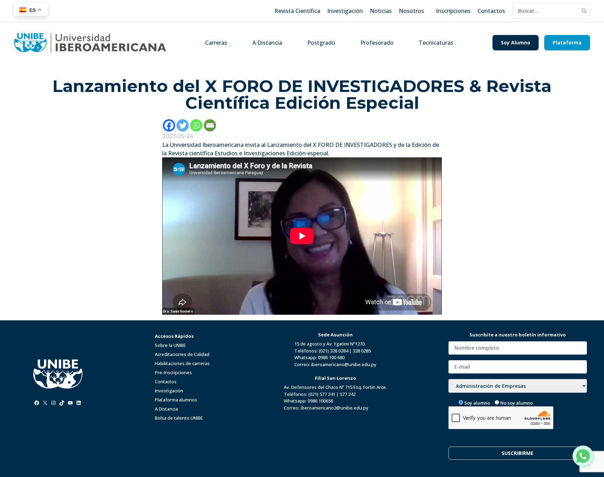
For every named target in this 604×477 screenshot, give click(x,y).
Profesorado (377, 43)
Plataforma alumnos (176, 400)
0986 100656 (320, 401)
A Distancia (267, 43)
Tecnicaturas (436, 43)
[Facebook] (169, 125)
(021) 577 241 (321, 394)
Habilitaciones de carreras (182, 363)
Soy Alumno (515, 42)
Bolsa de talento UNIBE (179, 418)
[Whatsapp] (196, 125)
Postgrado (321, 43)
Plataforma (567, 42)
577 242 (347, 394)
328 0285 (362, 351)
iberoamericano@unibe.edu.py (343, 364)
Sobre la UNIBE (170, 345)
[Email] (210, 125)
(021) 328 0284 (333, 351)
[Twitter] (183, 125)
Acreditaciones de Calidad (182, 354)
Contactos (166, 381)
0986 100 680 (331, 357)
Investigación (169, 390)
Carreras (216, 43)
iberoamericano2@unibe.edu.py (334, 408)
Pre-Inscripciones (173, 372)
